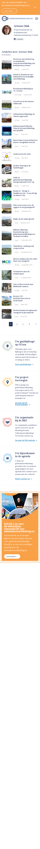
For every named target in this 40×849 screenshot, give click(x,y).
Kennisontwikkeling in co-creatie (23, 90)
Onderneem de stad (22, 154)
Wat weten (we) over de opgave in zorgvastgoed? (24, 206)
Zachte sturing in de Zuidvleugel (22, 167)
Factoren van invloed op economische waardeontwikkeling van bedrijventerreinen (24, 62)
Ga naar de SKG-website (25, 440)
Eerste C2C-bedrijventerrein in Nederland (21, 298)
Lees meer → (9, 11)
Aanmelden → (12, 556)
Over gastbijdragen (23, 364)
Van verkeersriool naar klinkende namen (23, 285)
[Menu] (36, 18)
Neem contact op (22, 479)
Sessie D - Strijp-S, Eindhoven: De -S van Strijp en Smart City (25, 193)
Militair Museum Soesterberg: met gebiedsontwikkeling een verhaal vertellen (24, 233)
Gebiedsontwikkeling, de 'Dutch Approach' (24, 115)
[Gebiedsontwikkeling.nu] (16, 18)
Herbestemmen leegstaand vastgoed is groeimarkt (25, 311)
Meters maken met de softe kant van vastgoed (25, 260)
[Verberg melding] (35, 7)
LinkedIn (19, 39)
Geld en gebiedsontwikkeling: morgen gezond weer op (23, 179)
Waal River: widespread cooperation (23, 247)
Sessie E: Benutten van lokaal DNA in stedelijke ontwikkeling (23, 76)
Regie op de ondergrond (23, 219)
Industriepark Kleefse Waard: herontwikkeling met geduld (23, 128)
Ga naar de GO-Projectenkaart (21, 404)
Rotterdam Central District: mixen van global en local (25, 141)
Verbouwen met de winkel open (21, 272)
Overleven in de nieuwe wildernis (23, 102)
